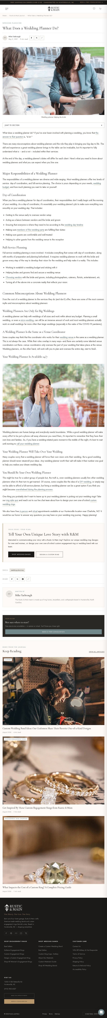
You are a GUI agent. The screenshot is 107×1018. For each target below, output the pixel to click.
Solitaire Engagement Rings (14, 950)
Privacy (44, 1014)
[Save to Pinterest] (23, 579)
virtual (34, 511)
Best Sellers (8, 946)
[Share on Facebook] (31, 38)
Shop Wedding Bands (21, 554)
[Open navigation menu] (6, 8)
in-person (24, 511)
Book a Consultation (19, 1001)
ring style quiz (12, 500)
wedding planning (17, 570)
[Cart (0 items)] (100, 8)
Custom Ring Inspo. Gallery (48, 954)
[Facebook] (6, 933)
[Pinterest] (11, 933)
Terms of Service (79, 954)
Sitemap (57, 1014)
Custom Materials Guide (47, 961)
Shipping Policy (78, 961)
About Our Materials (45, 958)
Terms (51, 1014)
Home (5, 15)
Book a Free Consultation (90, 2)
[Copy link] (42, 38)
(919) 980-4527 (10, 989)
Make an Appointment (19, 995)
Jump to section (53, 125)
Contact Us (77, 946)
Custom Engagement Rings (14, 954)
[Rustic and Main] (53, 9)
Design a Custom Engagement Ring (17, 958)
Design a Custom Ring (49, 554)
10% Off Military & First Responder (85, 950)
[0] (94, 9)
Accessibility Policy (79, 969)
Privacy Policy (77, 958)
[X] (26, 933)
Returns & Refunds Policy (82, 965)
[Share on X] (37, 38)
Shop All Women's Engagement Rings (18, 961)
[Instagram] (21, 933)
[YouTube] (16, 933)
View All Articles (96, 652)
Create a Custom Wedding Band (50, 946)
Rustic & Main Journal (17, 15)
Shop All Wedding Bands (47, 965)
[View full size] (101, 363)
